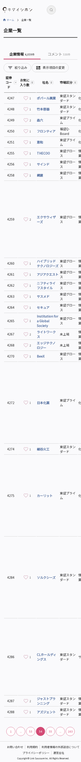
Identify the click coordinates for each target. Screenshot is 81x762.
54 (40, 731)
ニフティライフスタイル (46, 285)
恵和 (40, 142)
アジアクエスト (47, 274)
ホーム (10, 20)
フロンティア (46, 131)
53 (30, 731)
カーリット (45, 495)
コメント (59, 54)
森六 (40, 120)
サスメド (43, 296)
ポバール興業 (46, 98)
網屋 (40, 175)
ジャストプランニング (46, 701)
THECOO (43, 153)
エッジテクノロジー (46, 345)
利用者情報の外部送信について (60, 747)
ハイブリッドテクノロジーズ (47, 263)
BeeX (41, 356)
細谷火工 (43, 449)
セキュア (43, 307)
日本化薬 (43, 402)
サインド (43, 164)
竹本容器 (43, 109)
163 (70, 731)
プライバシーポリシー (36, 753)
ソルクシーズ (46, 577)
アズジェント (46, 712)
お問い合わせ (15, 747)
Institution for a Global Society (47, 321)
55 (50, 731)
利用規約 (32, 747)
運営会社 (58, 753)
